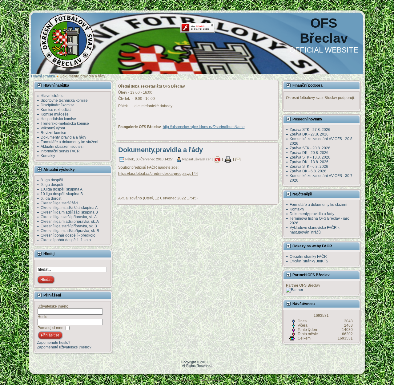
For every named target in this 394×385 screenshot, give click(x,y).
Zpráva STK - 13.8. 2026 (310, 157)
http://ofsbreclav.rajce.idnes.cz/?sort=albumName (204, 127)
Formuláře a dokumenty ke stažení (318, 204)
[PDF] (217, 159)
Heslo (42, 317)
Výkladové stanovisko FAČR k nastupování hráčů (315, 230)
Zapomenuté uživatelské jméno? (64, 347)
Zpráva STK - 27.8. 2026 (310, 130)
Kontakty (297, 209)
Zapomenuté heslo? (53, 342)
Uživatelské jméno (53, 306)
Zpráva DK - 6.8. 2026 (308, 171)
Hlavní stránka (43, 76)
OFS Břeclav (324, 30)
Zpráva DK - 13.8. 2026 (309, 162)
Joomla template (181, 380)
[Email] (238, 159)
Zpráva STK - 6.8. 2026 (309, 166)
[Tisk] (228, 159)
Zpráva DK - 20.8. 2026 (309, 153)
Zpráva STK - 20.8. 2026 (310, 148)
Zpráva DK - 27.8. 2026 (309, 134)
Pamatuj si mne (50, 328)
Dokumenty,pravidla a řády (160, 150)
